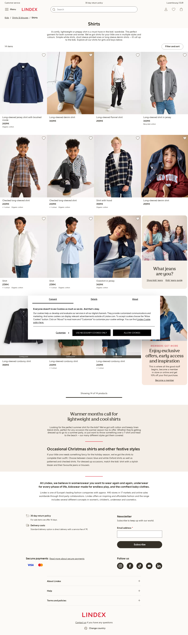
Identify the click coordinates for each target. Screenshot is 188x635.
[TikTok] (139, 566)
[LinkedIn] (159, 566)
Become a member (164, 380)
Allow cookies (132, 332)
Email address (125, 528)
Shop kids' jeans (155, 280)
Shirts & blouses (20, 17)
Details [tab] (94, 299)
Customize (61, 332)
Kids (7, 17)
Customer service (12, 3)
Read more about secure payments (66, 558)
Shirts (35, 17)
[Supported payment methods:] (71, 565)
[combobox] (94, 9)
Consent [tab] (53, 299)
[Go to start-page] (29, 9)
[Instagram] (120, 566)
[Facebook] (130, 566)
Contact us (80, 622)
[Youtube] (149, 566)
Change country (97, 628)
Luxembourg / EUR (175, 3)
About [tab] (135, 299)
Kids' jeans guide (174, 280)
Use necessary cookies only (91, 332)
